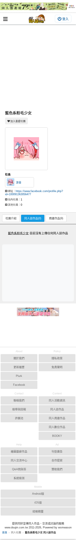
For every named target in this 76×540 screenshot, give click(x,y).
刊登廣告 (57, 451)
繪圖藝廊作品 (19, 451)
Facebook (19, 384)
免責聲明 (57, 367)
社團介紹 (10, 218)
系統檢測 (19, 478)
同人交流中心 (19, 460)
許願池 (19, 418)
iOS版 (38, 502)
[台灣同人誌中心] (37, 18)
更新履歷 (19, 367)
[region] (39, 272)
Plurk (19, 376)
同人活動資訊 (57, 400)
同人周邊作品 (57, 418)
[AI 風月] (38, 314)
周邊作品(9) (56, 218)
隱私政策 (57, 358)
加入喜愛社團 (18, 121)
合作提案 (57, 460)
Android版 (38, 493)
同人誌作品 (57, 409)
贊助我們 (57, 469)
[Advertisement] (38, 65)
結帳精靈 (38, 511)
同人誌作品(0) (32, 218)
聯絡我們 (19, 400)
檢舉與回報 (19, 409)
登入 (65, 19)
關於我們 (19, 358)
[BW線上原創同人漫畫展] (38, 6)
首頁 (4, 532)
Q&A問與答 (19, 469)
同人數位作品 (57, 427)
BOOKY (57, 435)
